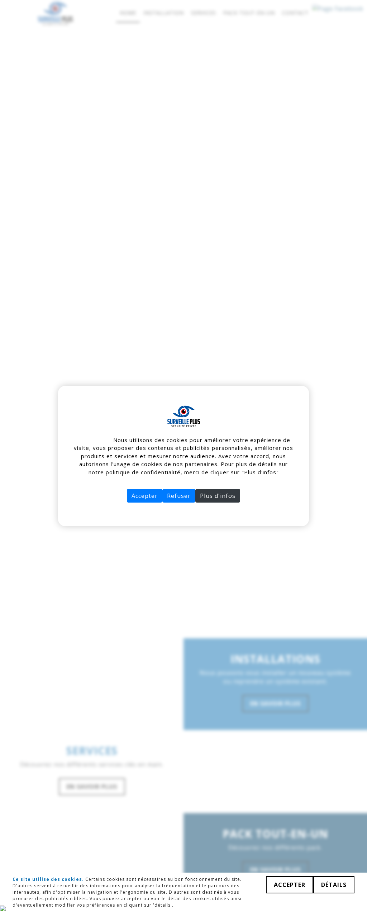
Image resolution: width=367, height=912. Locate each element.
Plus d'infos (217, 496)
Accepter (145, 496)
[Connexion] (3, 907)
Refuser (179, 496)
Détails (334, 885)
